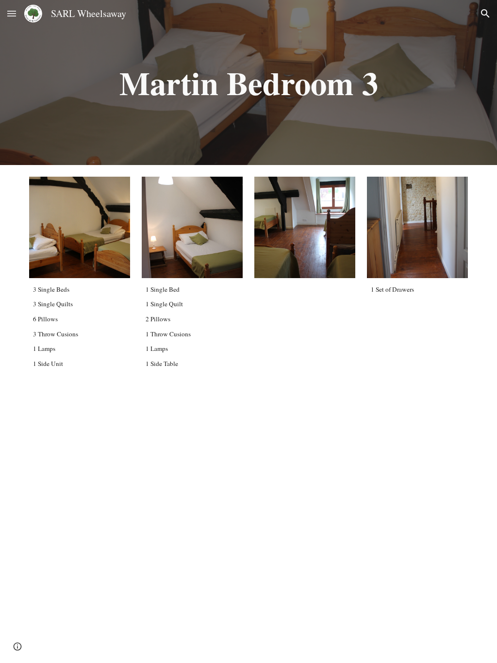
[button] (11, 13)
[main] (248, 82)
